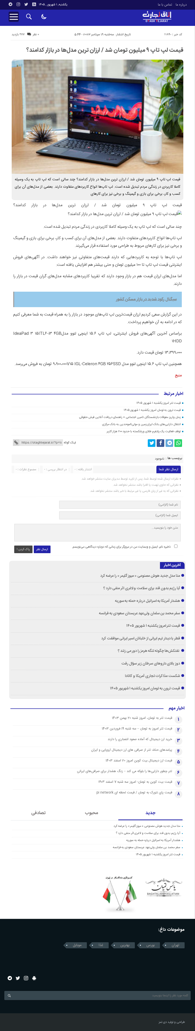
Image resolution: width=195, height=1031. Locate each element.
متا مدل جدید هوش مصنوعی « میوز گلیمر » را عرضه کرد (140, 576)
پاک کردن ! (23, 549)
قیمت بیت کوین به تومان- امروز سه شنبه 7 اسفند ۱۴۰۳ (135, 782)
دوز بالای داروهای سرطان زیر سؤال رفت (150, 664)
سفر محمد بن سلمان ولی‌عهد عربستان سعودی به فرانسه (139, 613)
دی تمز (163, 1022)
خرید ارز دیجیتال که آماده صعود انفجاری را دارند (140, 739)
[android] (34, 978)
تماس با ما (165, 5)
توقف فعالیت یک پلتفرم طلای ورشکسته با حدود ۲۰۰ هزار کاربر (144, 431)
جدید (150, 813)
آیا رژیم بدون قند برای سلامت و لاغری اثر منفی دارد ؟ (141, 588)
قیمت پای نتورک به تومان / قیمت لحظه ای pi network (134, 792)
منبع (178, 375)
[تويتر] (26, 4)
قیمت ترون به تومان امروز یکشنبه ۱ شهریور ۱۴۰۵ (152, 410)
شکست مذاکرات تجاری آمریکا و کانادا (152, 676)
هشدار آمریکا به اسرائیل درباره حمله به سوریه (147, 601)
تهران (175, 945)
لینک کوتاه (70, 442)
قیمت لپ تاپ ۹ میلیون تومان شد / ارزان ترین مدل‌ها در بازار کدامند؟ (104, 50)
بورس (151, 945)
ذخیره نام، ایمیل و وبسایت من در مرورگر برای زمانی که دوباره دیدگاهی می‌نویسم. (121, 546)
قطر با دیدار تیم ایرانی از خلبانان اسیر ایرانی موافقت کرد (140, 639)
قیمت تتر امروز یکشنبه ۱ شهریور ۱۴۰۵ (158, 403)
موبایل (77, 945)
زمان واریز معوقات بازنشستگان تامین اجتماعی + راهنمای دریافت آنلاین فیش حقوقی (130, 417)
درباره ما (181, 5)
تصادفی (38, 813)
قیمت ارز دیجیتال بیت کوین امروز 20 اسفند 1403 (139, 760)
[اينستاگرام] (18, 4)
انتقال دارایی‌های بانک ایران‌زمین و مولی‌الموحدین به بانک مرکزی (141, 424)
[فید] (34, 4)
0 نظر (36, 34)
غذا (101, 945)
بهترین (124, 945)
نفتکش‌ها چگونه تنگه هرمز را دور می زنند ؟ (149, 651)
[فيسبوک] (160, 443)
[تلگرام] (10, 4)
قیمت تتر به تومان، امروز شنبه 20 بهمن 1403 (142, 718)
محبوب (91, 813)
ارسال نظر (42, 549)
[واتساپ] (178, 443)
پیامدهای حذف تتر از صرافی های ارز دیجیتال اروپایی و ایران (131, 750)
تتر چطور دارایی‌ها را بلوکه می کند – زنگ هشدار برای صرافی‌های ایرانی (124, 771)
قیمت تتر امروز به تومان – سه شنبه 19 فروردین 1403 (137, 728)
